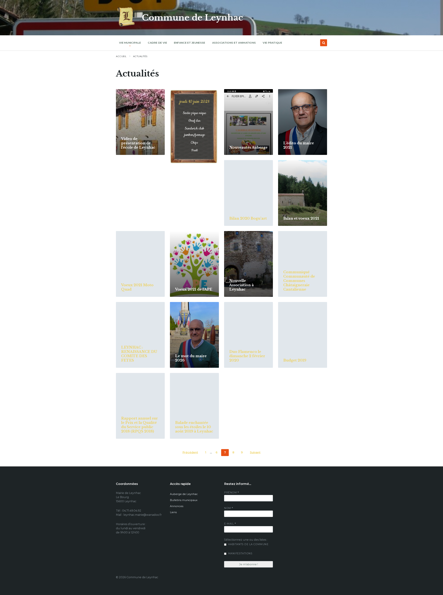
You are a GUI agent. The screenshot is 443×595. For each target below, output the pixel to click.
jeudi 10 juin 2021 (194, 102)
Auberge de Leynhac (184, 494)
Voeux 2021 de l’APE (193, 289)
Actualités (140, 56)
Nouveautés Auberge (248, 147)
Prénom (231, 492)
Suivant (255, 452)
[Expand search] (323, 42)
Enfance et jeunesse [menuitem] (189, 42)
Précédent (190, 452)
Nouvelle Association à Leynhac (241, 285)
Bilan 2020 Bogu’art (248, 218)
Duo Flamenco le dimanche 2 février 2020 (247, 356)
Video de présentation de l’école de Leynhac (138, 143)
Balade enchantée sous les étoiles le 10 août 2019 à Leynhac (194, 427)
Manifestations (239, 553)
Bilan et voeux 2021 (301, 218)
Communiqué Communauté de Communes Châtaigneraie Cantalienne (299, 280)
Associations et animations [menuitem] (234, 42)
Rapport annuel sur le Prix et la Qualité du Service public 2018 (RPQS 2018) (139, 424)
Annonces (176, 506)
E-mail (230, 523)
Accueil (121, 56)
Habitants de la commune (247, 544)
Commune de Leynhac (192, 17)
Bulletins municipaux (183, 500)
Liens (173, 512)
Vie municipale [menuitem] (130, 42)
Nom (228, 508)
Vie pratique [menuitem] (272, 42)
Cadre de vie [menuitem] (157, 42)
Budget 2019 (294, 360)
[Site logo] (126, 26)
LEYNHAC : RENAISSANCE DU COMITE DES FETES (139, 353)
